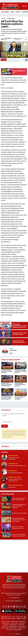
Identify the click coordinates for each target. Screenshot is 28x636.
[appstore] (7, 611)
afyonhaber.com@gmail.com (15, 600)
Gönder (4, 426)
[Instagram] (11, 606)
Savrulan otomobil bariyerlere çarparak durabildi (6, 371)
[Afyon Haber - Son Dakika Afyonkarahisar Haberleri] (10, 6)
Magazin (19, 618)
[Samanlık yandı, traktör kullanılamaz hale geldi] (21, 378)
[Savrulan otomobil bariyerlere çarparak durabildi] (7, 365)
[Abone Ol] (26, 60)
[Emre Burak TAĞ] (4, 464)
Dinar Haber (11, 18)
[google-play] (20, 611)
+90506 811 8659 (15, 597)
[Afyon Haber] (4, 351)
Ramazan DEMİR (13, 455)
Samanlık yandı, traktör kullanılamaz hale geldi (20, 384)
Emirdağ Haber (13, 624)
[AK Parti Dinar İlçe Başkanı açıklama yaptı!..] (14, 49)
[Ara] (23, 6)
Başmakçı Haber (15, 621)
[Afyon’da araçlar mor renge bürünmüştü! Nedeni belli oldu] (7, 392)
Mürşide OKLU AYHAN (15, 477)
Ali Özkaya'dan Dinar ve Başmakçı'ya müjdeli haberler (21, 371)
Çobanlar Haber (14, 623)
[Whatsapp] (22, 606)
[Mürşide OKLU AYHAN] (4, 479)
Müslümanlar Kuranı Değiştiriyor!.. (14, 458)
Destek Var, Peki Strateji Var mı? (17, 465)
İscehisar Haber (21, 626)
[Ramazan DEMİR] (4, 457)
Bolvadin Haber (5, 623)
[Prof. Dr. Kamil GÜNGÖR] (4, 486)
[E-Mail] (11, 353)
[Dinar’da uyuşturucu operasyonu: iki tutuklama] (21, 392)
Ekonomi (14, 618)
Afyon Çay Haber (6, 621)
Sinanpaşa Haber (22, 628)
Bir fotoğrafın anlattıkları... (16, 472)
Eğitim (3, 618)
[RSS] (25, 606)
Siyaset (18, 12)
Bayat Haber (22, 621)
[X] (6, 606)
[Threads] (16, 606)
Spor (12, 12)
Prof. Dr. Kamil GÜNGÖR (15, 485)
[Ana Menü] (25, 6)
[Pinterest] (8, 606)
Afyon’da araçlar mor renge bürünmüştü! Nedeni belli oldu (6, 398)
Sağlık (24, 616)
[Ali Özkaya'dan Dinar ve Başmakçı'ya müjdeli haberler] (21, 365)
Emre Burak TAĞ (13, 463)
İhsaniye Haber (13, 626)
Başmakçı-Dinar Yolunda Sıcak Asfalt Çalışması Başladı (6, 384)
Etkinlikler (24, 618)
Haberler (3, 18)
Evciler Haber (21, 624)
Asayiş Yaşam (19, 616)
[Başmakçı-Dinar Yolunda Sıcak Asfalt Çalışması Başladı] (7, 378)
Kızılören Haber (5, 628)
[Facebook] (3, 606)
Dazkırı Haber (22, 623)
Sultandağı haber (17, 629)
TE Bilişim (18, 633)
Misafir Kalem (13, 470)
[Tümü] (26, 446)
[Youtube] (14, 606)
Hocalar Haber (5, 626)
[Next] (19, 606)
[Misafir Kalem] (4, 471)
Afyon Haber (5, 12)
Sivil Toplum (8, 618)
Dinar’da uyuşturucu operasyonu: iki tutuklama (20, 398)
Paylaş (4, 59)
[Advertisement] (14, 556)
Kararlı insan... (12, 487)
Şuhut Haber (9, 629)
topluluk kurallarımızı (15, 431)
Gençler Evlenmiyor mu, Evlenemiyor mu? (15, 480)
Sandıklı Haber (13, 628)
